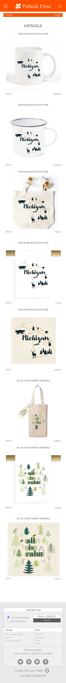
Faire (8, 637)
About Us (40, 634)
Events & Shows (13, 640)
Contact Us (40, 637)
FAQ (37, 640)
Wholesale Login (14, 634)
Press (38, 643)
